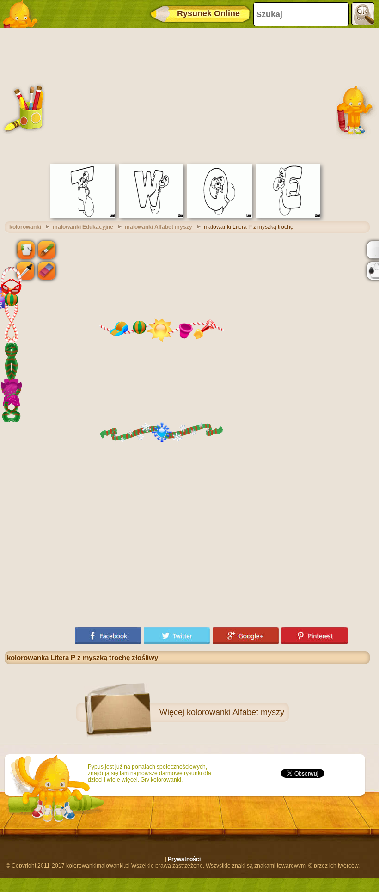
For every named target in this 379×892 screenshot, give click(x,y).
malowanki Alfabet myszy (158, 227)
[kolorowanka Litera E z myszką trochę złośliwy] (288, 216)
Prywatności (184, 859)
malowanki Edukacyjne (83, 227)
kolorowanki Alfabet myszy (235, 712)
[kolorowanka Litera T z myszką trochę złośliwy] (82, 216)
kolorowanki (25, 227)
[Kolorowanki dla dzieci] (23, 14)
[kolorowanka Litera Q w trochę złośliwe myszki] (219, 216)
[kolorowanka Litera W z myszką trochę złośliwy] (151, 216)
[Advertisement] (187, 94)
